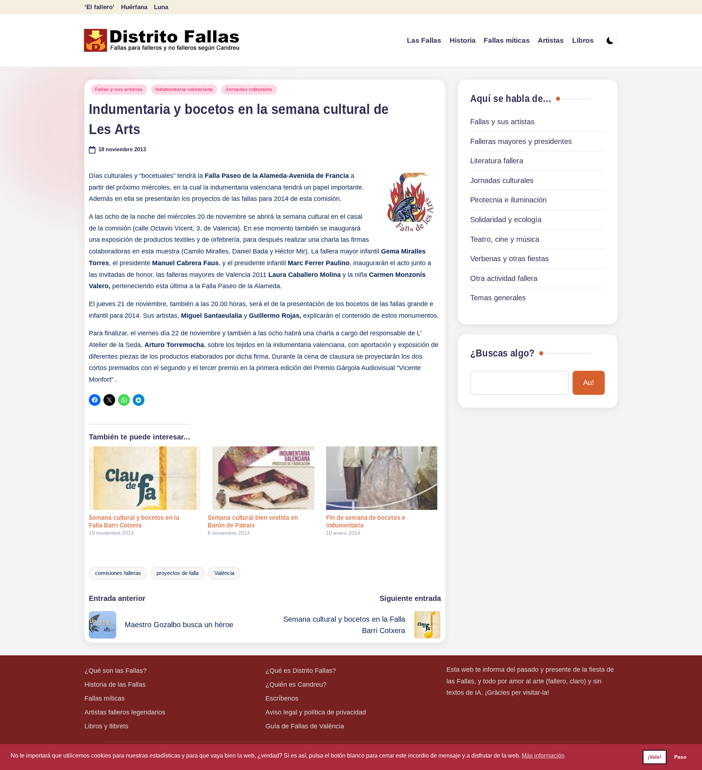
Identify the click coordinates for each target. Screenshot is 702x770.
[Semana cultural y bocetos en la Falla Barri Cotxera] (144, 478)
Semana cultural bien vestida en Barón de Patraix (253, 521)
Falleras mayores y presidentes (521, 141)
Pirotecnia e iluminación (508, 200)
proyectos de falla (177, 573)
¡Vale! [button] (654, 757)
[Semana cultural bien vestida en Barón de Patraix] (263, 478)
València (224, 573)
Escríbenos (281, 698)
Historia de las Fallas (115, 684)
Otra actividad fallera (503, 278)
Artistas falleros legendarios (124, 712)
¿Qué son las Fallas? (115, 670)
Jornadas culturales (249, 89)
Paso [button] (680, 757)
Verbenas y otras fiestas (509, 259)
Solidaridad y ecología (505, 220)
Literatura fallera (496, 161)
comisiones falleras (118, 573)
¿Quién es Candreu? (296, 684)
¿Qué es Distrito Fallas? (300, 670)
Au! (588, 382)
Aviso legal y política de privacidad (315, 712)
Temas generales (498, 298)
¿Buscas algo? (502, 353)
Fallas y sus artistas (119, 89)
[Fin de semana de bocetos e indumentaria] (381, 478)
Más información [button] (543, 755)
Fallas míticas (104, 698)
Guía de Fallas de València (304, 726)
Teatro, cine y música (504, 239)
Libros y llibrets (106, 726)
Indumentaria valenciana (184, 89)
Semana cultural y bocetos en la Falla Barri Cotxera (134, 521)
